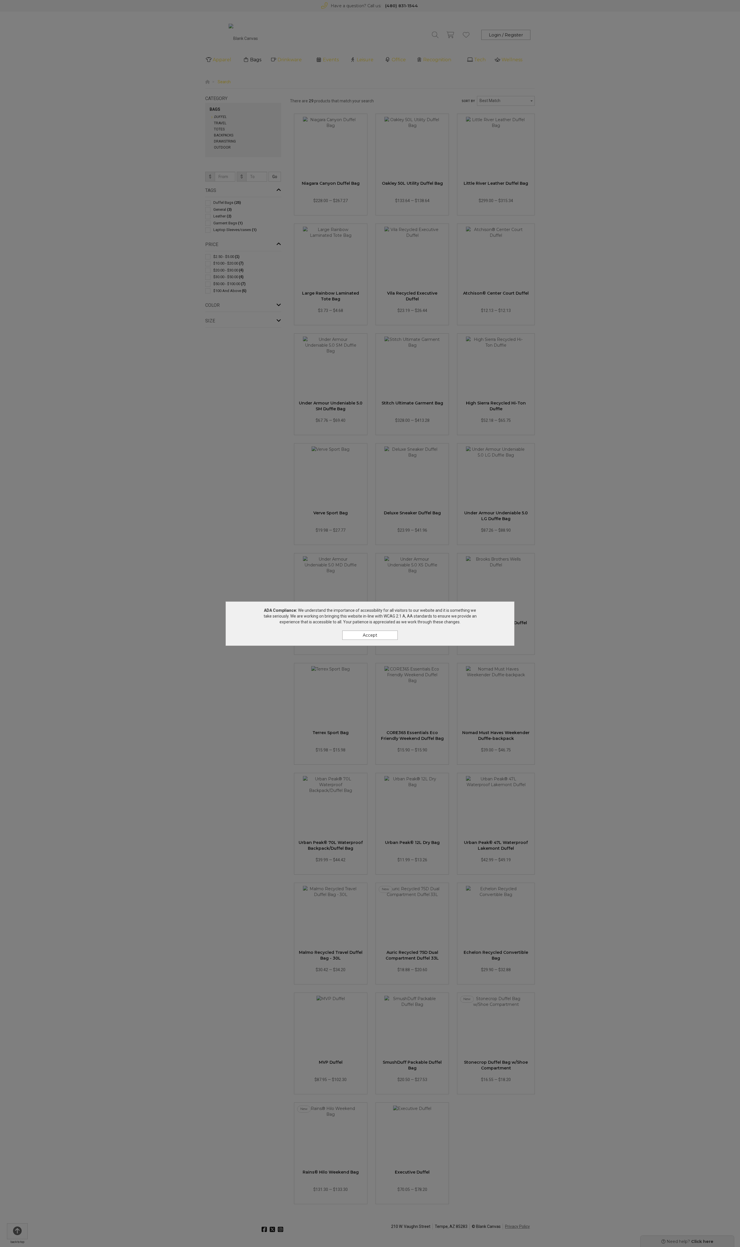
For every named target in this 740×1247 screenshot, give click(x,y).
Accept (370, 635)
